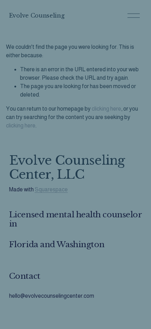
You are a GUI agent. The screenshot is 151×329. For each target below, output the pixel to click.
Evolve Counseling (37, 15)
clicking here (106, 109)
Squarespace (51, 189)
